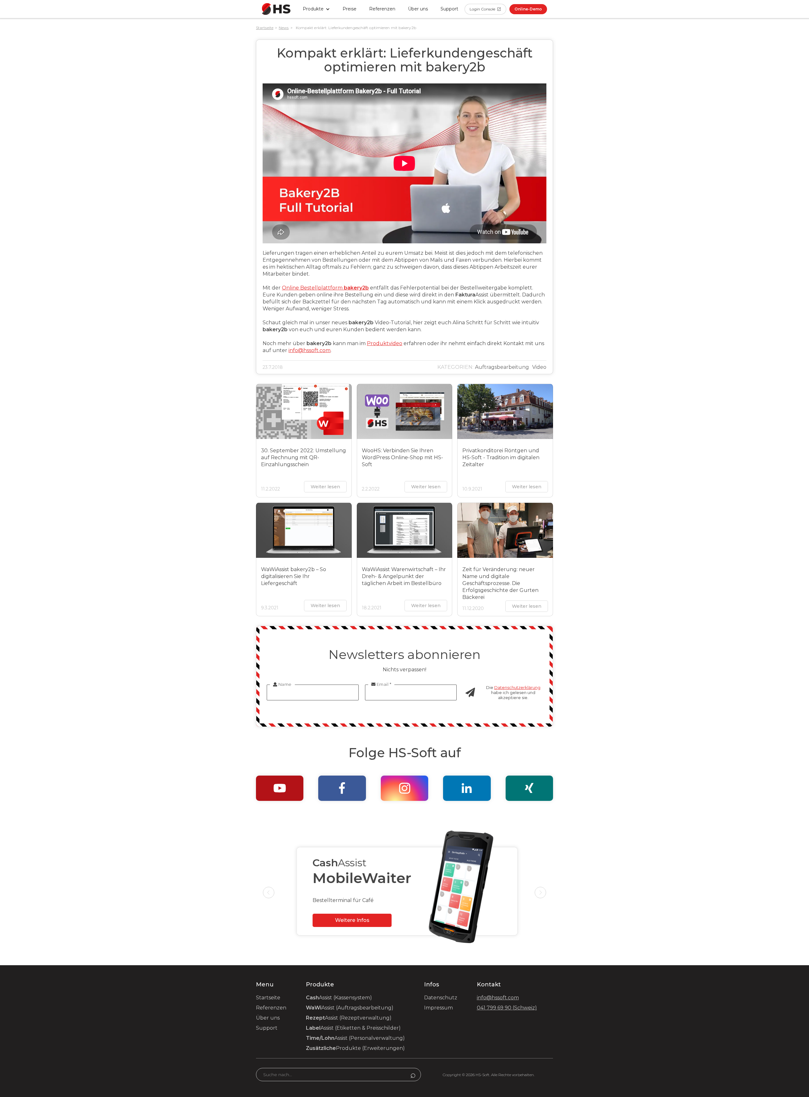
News (284, 27)
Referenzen (382, 9)
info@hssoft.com (310, 350)
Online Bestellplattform (325, 288)
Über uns (418, 9)
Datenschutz (440, 998)
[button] (316, 9)
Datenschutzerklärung (517, 687)
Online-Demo (528, 9)
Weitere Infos (349, 920)
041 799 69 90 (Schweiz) (507, 1008)
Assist (339, 998)
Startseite (264, 27)
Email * (381, 684)
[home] (276, 9)
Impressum (438, 1008)
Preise (349, 9)
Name (282, 684)
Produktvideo (384, 343)
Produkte (355, 1048)
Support (266, 1028)
